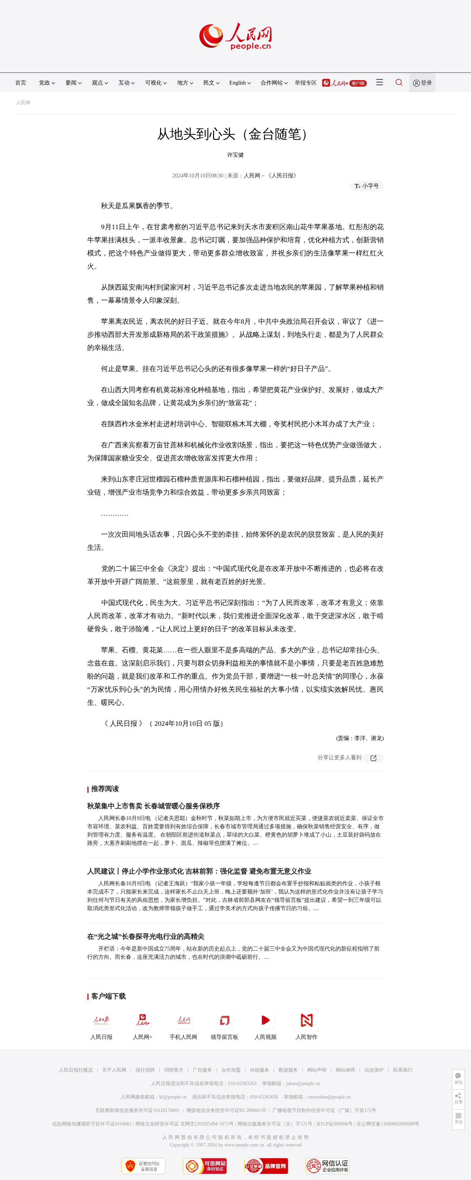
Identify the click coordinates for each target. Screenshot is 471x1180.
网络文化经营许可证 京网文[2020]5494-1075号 (185, 1124)
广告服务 (202, 1070)
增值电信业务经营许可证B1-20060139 (226, 1110)
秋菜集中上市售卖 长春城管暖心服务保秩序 (153, 806)
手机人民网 (183, 1037)
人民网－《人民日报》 (271, 175)
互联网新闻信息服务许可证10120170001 (137, 1110)
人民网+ (142, 1037)
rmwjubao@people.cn (329, 1097)
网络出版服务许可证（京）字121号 (275, 1124)
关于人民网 (114, 1070)
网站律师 (345, 1070)
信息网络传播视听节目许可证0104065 (92, 1124)
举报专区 (306, 83)
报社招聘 (145, 1070)
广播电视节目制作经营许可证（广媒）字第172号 (324, 1110)
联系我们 (402, 1070)
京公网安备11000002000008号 (388, 1124)
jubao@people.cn (303, 1083)
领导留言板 (224, 1037)
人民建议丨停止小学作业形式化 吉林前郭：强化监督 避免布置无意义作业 (199, 871)
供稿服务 (259, 1070)
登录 (426, 83)
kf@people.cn (173, 1097)
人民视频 (265, 1037)
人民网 (23, 102)
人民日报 (101, 1037)
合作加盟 (231, 1070)
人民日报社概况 (76, 1070)
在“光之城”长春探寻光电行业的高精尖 (145, 936)
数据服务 (288, 1070)
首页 (20, 83)
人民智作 (306, 1037)
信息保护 (374, 1070)
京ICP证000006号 (334, 1124)
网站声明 (317, 1070)
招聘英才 (173, 1070)
